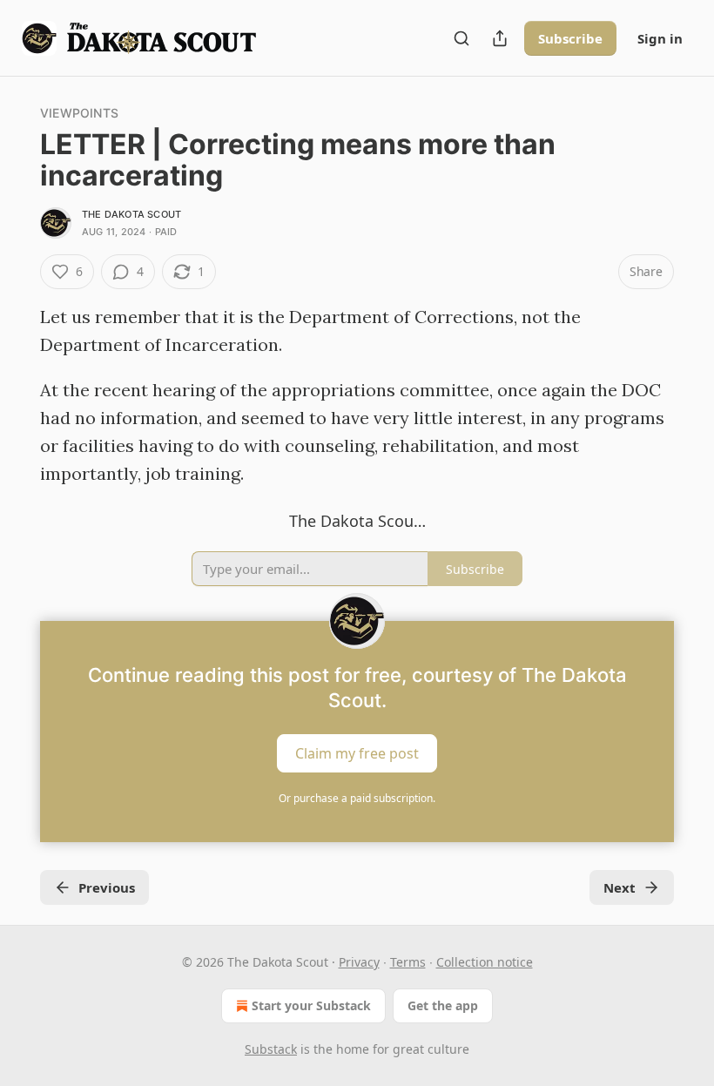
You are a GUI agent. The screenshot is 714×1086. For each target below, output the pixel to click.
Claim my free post (357, 753)
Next (619, 887)
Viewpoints (79, 112)
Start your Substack (311, 1005)
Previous (106, 887)
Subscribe (570, 38)
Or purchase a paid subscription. (357, 798)
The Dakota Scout (131, 214)
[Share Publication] (499, 38)
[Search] (461, 38)
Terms (408, 962)
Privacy (359, 962)
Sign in (660, 38)
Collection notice (484, 962)
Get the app (443, 1005)
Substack (271, 1049)
